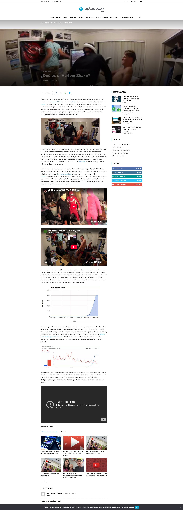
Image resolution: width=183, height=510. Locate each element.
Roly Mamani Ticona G (54, 493)
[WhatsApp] (65, 93)
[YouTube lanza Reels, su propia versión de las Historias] (96, 443)
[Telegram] (69, 93)
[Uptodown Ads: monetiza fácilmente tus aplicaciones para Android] (116, 99)
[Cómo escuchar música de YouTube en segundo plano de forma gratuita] (96, 465)
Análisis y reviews (76, 17)
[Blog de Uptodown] (91, 9)
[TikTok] (134, 1)
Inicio (42, 22)
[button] (140, 17)
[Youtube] (141, 1)
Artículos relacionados (50, 432)
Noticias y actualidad (58, 17)
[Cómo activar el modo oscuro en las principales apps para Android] (51, 443)
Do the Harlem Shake (64, 174)
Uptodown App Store (55, 1)
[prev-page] (42, 481)
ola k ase (74, 102)
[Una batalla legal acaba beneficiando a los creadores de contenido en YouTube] (73, 465)
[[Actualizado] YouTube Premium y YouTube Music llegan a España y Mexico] (73, 443)
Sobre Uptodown (118, 147)
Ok (137, 507)
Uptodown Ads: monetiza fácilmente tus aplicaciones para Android (131, 98)
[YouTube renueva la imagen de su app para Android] (51, 465)
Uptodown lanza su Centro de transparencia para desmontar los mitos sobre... (132, 119)
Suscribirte (138, 184)
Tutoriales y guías (93, 17)
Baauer (43, 176)
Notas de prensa (45, 1)
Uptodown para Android (120, 153)
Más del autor (65, 432)
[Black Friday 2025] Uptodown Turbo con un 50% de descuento (132, 129)
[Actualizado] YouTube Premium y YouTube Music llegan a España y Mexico (73, 453)
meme (43, 104)
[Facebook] (125, 1)
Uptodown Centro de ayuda (121, 150)
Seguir (139, 172)
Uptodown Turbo (118, 156)
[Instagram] (128, 1)
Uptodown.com (127, 17)
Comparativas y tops (110, 17)
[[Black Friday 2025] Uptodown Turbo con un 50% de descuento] (116, 129)
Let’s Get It (81, 161)
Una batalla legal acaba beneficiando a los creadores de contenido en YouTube (72, 475)
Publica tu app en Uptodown (122, 144)
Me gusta (138, 168)
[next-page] (45, 481)
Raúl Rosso (45, 80)
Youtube (51, 426)
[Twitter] (137, 1)
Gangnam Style (56, 102)
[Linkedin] (131, 1)
